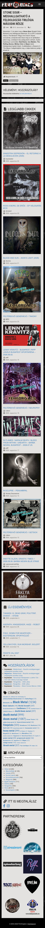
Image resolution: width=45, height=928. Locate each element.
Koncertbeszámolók (12, 777)
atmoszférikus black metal (14, 699)
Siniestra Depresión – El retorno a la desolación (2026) (22, 154)
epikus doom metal (9, 722)
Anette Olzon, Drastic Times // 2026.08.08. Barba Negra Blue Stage (21, 559)
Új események (20, 607)
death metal (13, 714)
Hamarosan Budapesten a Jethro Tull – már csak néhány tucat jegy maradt (21, 679)
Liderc (8, 411)
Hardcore (36, 725)
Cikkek (6, 769)
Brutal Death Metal (9, 708)
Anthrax (14, 696)
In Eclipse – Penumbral (15, 490)
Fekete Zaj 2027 (11, 653)
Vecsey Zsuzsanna (12, 493)
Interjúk (8, 773)
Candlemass (23, 708)
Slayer (26, 740)
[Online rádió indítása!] (22, 585)
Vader (34, 745)
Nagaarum (8, 673)
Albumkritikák (10, 771)
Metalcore (17, 733)
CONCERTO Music (8, 711)
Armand (8, 211)
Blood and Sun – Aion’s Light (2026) (21, 257)
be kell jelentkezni (26, 93)
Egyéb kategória (9, 781)
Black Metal (24, 702)
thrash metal (11, 745)
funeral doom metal (25, 722)
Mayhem (31, 731)
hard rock (7, 728)
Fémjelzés (11, 725)
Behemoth (7, 702)
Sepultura (18, 740)
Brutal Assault (26, 706)
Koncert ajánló (10, 775)
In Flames (24, 731)
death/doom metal (25, 711)
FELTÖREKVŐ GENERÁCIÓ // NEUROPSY (21, 407)
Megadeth (7, 733)
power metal (9, 738)
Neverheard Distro (28, 736)
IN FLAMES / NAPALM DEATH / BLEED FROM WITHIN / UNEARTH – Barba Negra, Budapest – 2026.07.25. (20, 442)
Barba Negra (30, 699)
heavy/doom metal (18, 728)
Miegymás (9, 779)
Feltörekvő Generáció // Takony (20, 316)
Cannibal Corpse (36, 708)
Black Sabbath (10, 706)
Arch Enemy (22, 696)
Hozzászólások (21, 665)
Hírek (6, 81)
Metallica (27, 733)
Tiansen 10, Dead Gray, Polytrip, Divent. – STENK (19, 614)
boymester (9, 159)
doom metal (14, 719)
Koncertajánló (10, 790)
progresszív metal (25, 738)
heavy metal (11, 730)
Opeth (37, 736)
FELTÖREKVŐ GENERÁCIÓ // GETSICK (20, 532)
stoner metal (21, 742)
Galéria (6, 784)
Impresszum (32, 924)
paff (7, 357)
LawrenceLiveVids (12, 564)
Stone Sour (13, 81)
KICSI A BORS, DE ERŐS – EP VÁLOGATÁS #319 (22, 206)
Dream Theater (32, 719)
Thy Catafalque (25, 745)
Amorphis (6, 696)
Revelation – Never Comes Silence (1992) (27, 686)
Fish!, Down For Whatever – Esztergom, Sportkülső (17, 634)
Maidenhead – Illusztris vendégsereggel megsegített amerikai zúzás (22, 670)
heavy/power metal (32, 728)
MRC (7, 319)
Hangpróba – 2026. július (21, 682)
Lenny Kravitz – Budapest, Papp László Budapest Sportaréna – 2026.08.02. (19, 352)
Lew (7, 27)
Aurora (8, 261)
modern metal (8, 736)
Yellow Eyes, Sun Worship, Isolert (21, 644)
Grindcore (25, 725)
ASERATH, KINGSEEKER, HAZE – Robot (21, 624)
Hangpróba (8, 786)
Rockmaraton (8, 740)
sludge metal (9, 743)
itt (41, 48)
